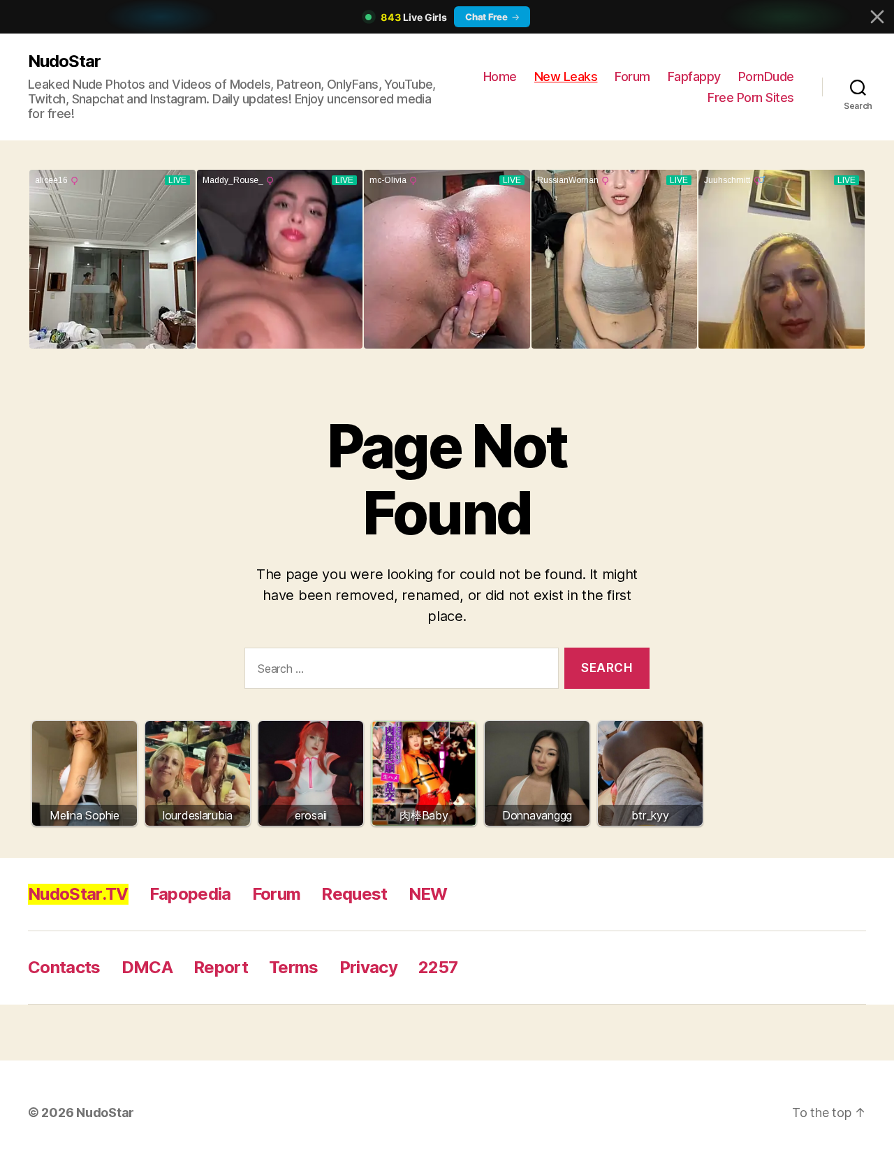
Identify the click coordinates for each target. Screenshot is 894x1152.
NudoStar (64, 61)
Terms (293, 967)
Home (500, 76)
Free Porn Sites (751, 97)
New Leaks (566, 76)
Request (354, 894)
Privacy (368, 967)
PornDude (766, 76)
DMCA (147, 967)
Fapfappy (694, 76)
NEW (428, 894)
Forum (632, 76)
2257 (437, 967)
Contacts (64, 967)
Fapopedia (190, 894)
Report (220, 967)
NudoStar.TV (78, 894)
